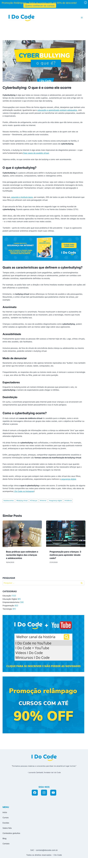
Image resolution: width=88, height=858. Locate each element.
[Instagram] (44, 793)
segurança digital (68, 479)
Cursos (6, 817)
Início (5, 812)
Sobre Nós (7, 828)
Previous (5, 544)
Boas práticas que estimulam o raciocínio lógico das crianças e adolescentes (22, 554)
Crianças (33, 500)
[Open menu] (82, 17)
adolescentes (9, 500)
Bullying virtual (21, 500)
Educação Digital (10, 599)
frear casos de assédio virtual (36, 153)
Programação (8, 606)
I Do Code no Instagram (23, 491)
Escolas (6, 823)
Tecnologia (7, 609)
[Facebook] (35, 793)
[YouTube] (53, 793)
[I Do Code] (21, 17)
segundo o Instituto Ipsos (22, 197)
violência (68, 500)
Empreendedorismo (11, 602)
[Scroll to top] (66, 853)
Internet (43, 500)
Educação (7, 596)
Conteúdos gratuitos (11, 833)
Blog (4, 838)
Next (82, 544)
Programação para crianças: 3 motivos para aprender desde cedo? (65, 554)
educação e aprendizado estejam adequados (57, 110)
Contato (6, 844)
